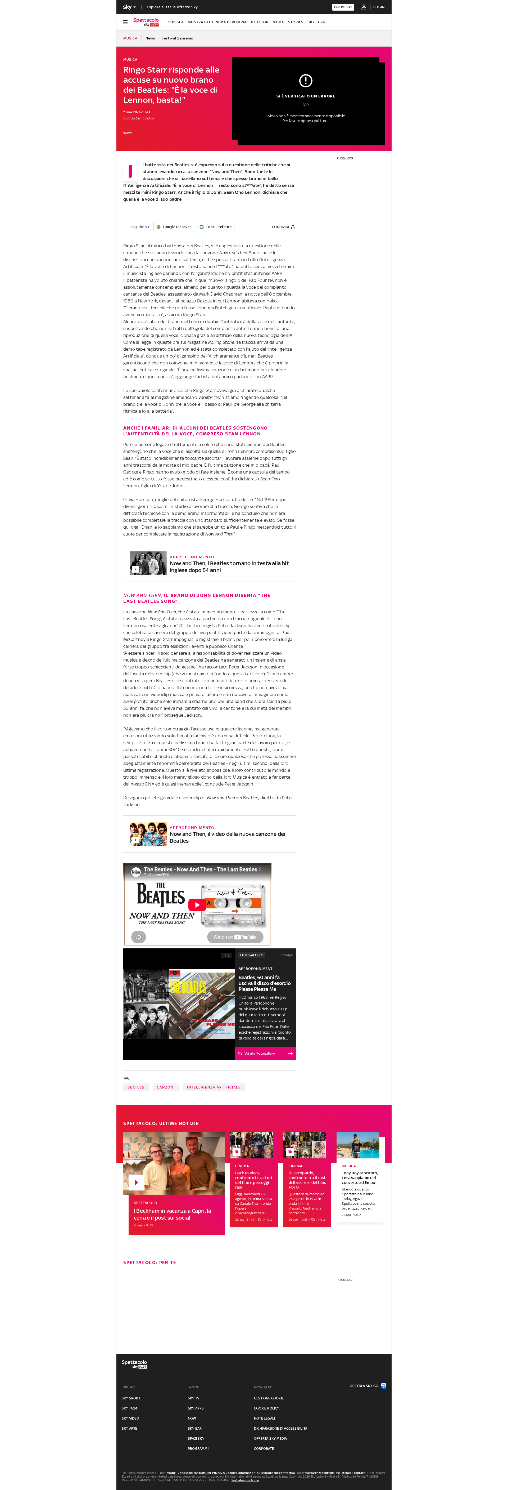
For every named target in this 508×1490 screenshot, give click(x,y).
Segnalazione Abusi (245, 1480)
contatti (360, 1473)
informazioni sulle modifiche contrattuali (267, 1473)
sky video (130, 1418)
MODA (278, 22)
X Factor (260, 22)
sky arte (129, 1428)
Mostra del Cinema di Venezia (217, 22)
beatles (136, 1087)
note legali (264, 1418)
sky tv (193, 1398)
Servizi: (193, 1387)
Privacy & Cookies (224, 1473)
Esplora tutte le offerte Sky (172, 7)
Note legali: (263, 1387)
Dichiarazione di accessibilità (280, 1428)
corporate (264, 1449)
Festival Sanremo (177, 38)
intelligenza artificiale (214, 1087)
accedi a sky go (364, 1386)
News (150, 38)
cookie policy (266, 1408)
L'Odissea (174, 22)
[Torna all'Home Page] (146, 22)
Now (192, 1418)
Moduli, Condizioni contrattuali (189, 1473)
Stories (295, 22)
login (379, 7)
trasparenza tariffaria (319, 1473)
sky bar (195, 1428)
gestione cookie (269, 1398)
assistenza (343, 1473)
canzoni (166, 1087)
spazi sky (196, 1438)
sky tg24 (130, 1408)
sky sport (131, 1398)
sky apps (196, 1408)
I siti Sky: (128, 1387)
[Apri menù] (125, 22)
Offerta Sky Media (270, 1438)
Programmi (198, 1449)
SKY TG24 (316, 22)
